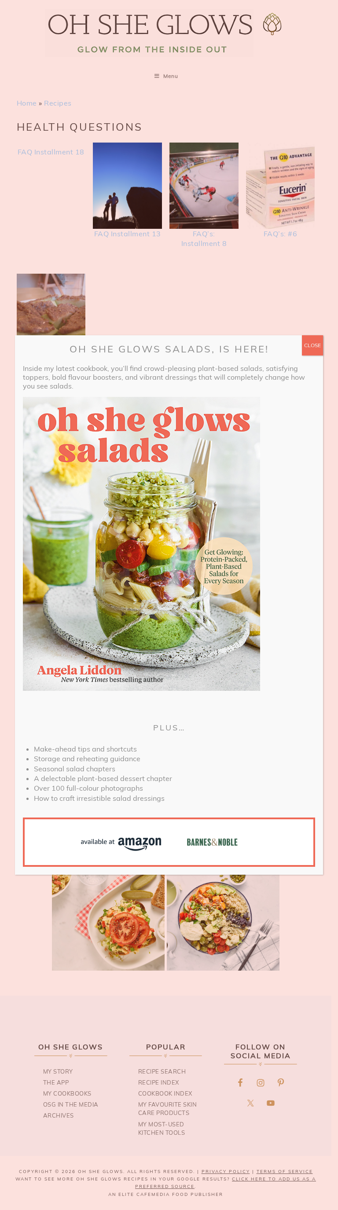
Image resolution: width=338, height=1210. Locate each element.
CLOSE (312, 345)
